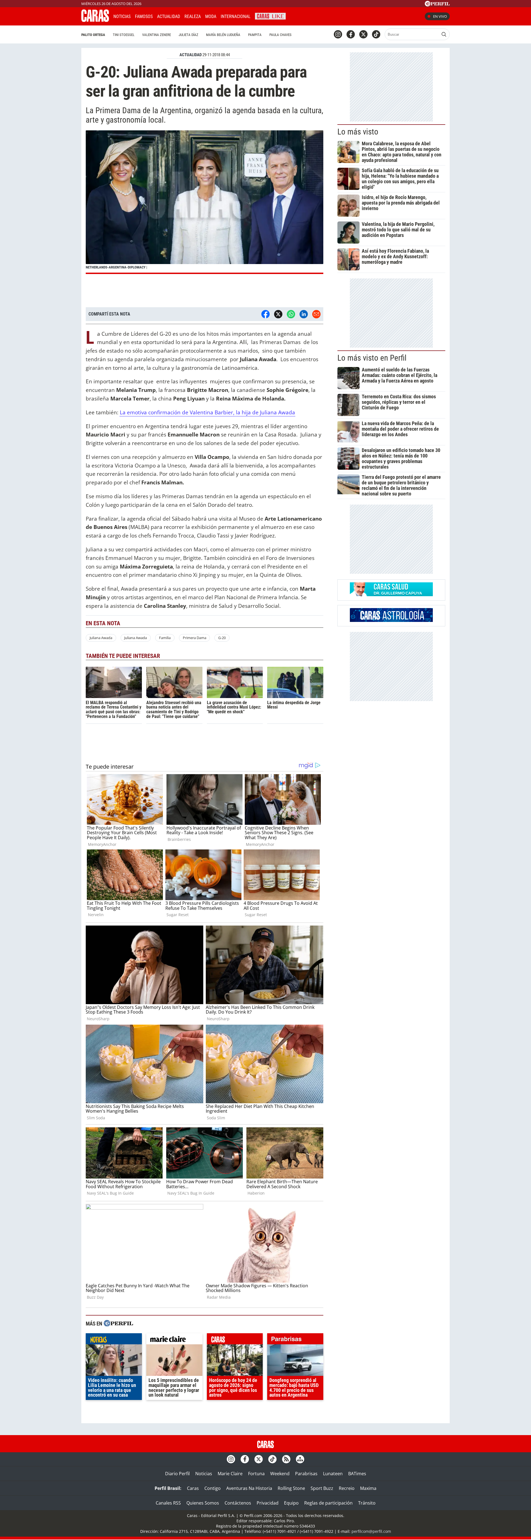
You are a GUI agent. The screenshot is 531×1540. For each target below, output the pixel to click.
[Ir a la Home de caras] (95, 20)
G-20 (222, 637)
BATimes (357, 1474)
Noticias (122, 16)
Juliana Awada (101, 637)
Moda (210, 16)
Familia (165, 637)
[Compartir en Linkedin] (304, 314)
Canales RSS (168, 1503)
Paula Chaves (280, 35)
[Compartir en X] (278, 314)
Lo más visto (357, 131)
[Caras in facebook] (351, 34)
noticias (114, 1340)
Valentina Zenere (156, 35)
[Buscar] (444, 34)
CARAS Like (270, 16)
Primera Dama (194, 637)
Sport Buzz (322, 1488)
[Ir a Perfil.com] (437, 5)
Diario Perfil (177, 1474)
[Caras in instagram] (338, 34)
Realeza (192, 16)
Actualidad (168, 16)
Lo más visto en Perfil (372, 358)
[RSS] (286, 1459)
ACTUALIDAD (190, 54)
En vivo (440, 16)
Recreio (347, 1488)
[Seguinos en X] (363, 34)
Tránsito (367, 1503)
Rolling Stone (291, 1488)
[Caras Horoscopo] (391, 620)
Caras (193, 1488)
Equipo (291, 1503)
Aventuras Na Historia (249, 1488)
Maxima (368, 1488)
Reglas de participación (328, 1503)
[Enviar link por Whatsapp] (291, 314)
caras (235, 1340)
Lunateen (333, 1474)
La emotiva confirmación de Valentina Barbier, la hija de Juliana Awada (207, 412)
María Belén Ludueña (223, 35)
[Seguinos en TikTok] (376, 34)
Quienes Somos (202, 1503)
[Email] (316, 314)
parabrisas (295, 1340)
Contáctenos (238, 1503)
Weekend (280, 1474)
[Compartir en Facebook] (265, 314)
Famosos (144, 16)
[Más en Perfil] (118, 1324)
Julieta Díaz (188, 35)
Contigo (212, 1488)
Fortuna (256, 1474)
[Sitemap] (300, 1459)
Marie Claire (230, 1474)
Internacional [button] (236, 16)
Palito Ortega (93, 35)
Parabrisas (306, 1474)
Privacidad (267, 1503)
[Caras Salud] (391, 594)
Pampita (255, 35)
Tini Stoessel (123, 35)
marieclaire (174, 1340)
